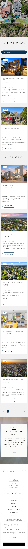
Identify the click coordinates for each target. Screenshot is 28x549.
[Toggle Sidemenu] (25, 3)
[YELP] (8, 493)
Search (14, 506)
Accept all (14, 544)
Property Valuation (14, 509)
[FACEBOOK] (19, 493)
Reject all (14, 537)
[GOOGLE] (12, 493)
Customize (14, 541)
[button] (14, 452)
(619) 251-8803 (14, 479)
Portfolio (14, 503)
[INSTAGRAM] (15, 493)
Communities (14, 512)
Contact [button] (14, 515)
